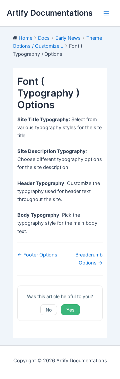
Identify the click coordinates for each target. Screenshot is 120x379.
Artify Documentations (50, 13)
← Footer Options (37, 255)
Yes (70, 310)
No (49, 310)
